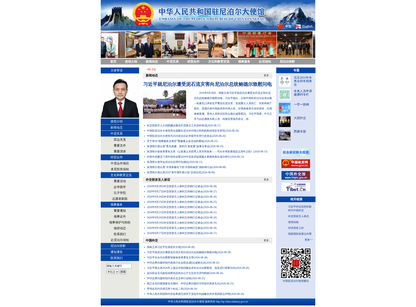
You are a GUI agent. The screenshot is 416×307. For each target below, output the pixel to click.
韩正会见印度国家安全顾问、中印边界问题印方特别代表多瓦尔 (183, 283)
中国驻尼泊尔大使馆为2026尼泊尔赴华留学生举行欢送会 (179, 135)
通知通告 (116, 252)
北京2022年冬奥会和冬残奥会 (303, 81)
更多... (267, 75)
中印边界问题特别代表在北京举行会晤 (169, 278)
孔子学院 (120, 193)
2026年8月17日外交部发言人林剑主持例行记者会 (175, 233)
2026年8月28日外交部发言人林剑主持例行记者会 (175, 186)
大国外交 (300, 118)
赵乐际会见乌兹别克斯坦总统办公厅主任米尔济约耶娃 (178, 273)
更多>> (309, 239)
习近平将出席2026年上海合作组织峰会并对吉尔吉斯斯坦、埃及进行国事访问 (191, 267)
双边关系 (120, 139)
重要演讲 (120, 151)
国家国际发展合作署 (300, 233)
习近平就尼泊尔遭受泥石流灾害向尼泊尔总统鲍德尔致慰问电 (207, 84)
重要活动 (120, 181)
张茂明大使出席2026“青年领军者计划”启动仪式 (174, 172)
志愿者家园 (119, 198)
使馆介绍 (131, 61)
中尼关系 (173, 61)
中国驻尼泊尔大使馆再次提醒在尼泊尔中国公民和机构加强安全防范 (186, 130)
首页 (113, 61)
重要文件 (120, 145)
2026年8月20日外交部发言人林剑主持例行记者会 (175, 217)
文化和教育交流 (218, 61)
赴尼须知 (265, 61)
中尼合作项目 (120, 163)
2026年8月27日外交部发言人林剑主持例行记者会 (175, 191)
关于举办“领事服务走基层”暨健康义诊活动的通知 (175, 141)
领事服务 (244, 61)
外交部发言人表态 (298, 216)
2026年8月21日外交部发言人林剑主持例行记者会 (175, 212)
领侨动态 (120, 228)
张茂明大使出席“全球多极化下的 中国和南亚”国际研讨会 (179, 167)
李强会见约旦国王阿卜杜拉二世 (165, 288)
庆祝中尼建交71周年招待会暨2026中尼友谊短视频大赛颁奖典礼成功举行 (188, 156)
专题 (296, 70)
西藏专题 (300, 131)
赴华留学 (120, 187)
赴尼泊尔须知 (120, 240)
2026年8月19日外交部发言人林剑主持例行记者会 (175, 222)
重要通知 (120, 210)
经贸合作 (193, 61)
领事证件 (120, 216)
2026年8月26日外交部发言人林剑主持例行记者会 (175, 196)
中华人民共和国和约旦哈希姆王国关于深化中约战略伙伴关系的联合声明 (188, 293)
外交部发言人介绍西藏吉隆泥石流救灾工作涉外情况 (177, 125)
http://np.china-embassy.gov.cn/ (232, 301)
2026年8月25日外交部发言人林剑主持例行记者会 (175, 201)
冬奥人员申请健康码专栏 (303, 92)
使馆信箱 (293, 222)
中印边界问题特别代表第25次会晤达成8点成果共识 (176, 262)
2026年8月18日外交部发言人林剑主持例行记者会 (175, 227)
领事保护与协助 (119, 222)
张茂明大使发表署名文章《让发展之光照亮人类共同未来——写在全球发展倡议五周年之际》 (200, 151)
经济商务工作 (296, 227)
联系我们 (120, 234)
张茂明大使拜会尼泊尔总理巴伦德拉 (167, 161)
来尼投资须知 (120, 169)
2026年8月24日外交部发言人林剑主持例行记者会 (175, 207)
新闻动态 (152, 61)
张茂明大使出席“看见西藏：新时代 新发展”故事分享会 (178, 146)
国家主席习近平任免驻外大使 (164, 247)
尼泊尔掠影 (287, 61)
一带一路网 (301, 104)
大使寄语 (116, 70)
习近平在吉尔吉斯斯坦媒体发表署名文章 (170, 257)
